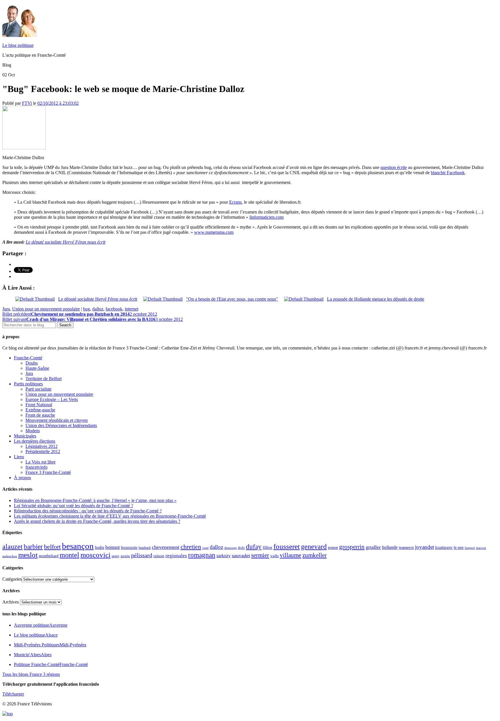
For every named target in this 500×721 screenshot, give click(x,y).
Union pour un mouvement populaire (46, 308)
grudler (373, 547)
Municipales (25, 435)
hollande (390, 547)
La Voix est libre (40, 461)
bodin (99, 547)
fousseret (286, 546)
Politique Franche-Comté (51, 664)
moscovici (95, 555)
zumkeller (314, 555)
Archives (10, 601)
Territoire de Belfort (43, 378)
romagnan (201, 555)
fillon (267, 547)
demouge (230, 547)
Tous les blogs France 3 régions (31, 674)
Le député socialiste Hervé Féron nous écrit (65, 242)
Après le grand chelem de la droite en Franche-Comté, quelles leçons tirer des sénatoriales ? (97, 521)
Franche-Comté (28, 357)
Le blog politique (18, 45)
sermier (260, 555)
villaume (290, 555)
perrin (125, 556)
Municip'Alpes (33, 654)
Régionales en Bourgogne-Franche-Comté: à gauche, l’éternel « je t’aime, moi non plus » (95, 500)
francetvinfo (36, 467)
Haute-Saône (37, 368)
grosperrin (352, 546)
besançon (78, 546)
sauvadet (241, 555)
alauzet (12, 546)
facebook (114, 308)
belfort (52, 546)
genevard (314, 546)
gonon (333, 547)
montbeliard (48, 555)
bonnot (112, 547)
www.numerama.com (214, 232)
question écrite (393, 167)
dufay (254, 546)
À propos (22, 477)
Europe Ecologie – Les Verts (51, 399)
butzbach (145, 548)
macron (481, 547)
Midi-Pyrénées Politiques (50, 644)
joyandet (424, 547)
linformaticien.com (266, 217)
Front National (38, 404)
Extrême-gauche (40, 409)
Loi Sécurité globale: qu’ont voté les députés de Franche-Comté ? (73, 505)
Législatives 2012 (41, 446)
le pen (459, 547)
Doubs (31, 362)
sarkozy (223, 555)
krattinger (444, 547)
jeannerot (406, 547)
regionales (176, 555)
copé (205, 547)
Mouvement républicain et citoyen (56, 420)
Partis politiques (28, 383)
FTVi (27, 103)
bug (86, 308)
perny (116, 556)
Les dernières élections (34, 441)
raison (158, 555)
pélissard (141, 555)
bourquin (129, 547)
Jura (6, 308)
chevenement (165, 547)
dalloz (97, 308)
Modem (32, 430)
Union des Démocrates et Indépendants (61, 425)
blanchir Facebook (448, 172)
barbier (33, 546)
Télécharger (13, 693)
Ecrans (235, 202)
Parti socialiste (38, 389)
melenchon (9, 556)
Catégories (12, 579)
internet (131, 308)
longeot (470, 547)
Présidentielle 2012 (42, 451)
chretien (191, 546)
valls (274, 555)
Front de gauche (40, 415)
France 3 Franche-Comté (48, 472)
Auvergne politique (40, 625)
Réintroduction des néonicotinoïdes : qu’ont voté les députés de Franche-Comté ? (88, 510)
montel (69, 555)
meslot (28, 555)
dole (241, 547)
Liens (19, 456)
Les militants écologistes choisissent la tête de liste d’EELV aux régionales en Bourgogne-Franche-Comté (110, 516)
